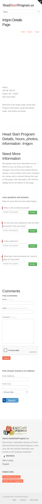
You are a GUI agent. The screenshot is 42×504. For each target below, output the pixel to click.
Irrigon (37, 32)
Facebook (3, 456)
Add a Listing (7, 460)
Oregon (29, 32)
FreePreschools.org (11, 477)
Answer (32, 212)
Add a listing (34, 500)
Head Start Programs (21, 6)
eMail (15, 308)
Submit (6, 358)
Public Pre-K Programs (12, 481)
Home (23, 32)
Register (5, 464)
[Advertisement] (21, 57)
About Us (23, 500)
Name (8, 299)
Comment (9, 317)
